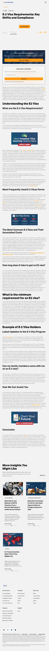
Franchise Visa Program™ (7, 611)
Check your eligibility (24, 60)
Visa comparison (36, 595)
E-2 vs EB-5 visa (5, 600)
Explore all (42, 475)
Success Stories (21, 595)
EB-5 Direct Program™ (7, 618)
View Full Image (24, 26)
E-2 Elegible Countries (7, 598)
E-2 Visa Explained (6, 593)
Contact (19, 598)
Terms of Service (32, 634)
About (19, 600)
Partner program (21, 593)
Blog (19, 611)
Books (34, 593)
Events (34, 603)
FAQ (19, 603)
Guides (34, 600)
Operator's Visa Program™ (7, 613)
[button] (45, 2)
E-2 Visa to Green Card (7, 603)
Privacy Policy (25, 634)
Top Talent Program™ (6, 615)
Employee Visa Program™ (7, 620)
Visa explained (36, 598)
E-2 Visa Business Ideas (7, 595)
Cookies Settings (41, 634)
